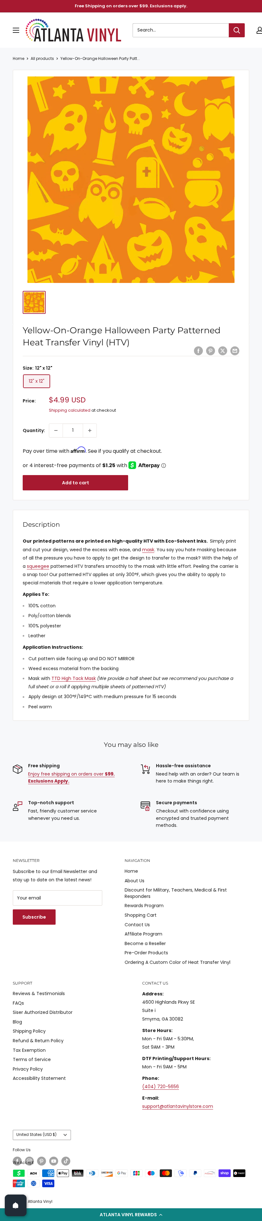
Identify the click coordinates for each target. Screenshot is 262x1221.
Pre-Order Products (146, 953)
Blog (17, 1022)
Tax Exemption (29, 1050)
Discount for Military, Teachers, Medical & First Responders (176, 893)
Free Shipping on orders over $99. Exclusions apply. (131, 6)
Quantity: (34, 430)
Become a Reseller (145, 943)
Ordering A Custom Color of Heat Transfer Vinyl (177, 962)
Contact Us (137, 924)
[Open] (16, 1205)
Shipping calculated (69, 410)
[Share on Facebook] (198, 350)
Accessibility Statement (39, 1078)
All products (42, 58)
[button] (131, 1214)
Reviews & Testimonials (39, 993)
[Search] (237, 30)
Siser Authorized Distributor (43, 1012)
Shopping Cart (141, 915)
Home (18, 58)
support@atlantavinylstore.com (177, 1106)
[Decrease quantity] (56, 430)
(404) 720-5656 (160, 1086)
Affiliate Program (143, 934)
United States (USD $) (36, 1134)
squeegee (38, 566)
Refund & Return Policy (38, 1040)
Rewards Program (144, 905)
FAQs (18, 1003)
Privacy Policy (28, 1069)
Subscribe (34, 917)
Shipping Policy (29, 1031)
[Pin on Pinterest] (210, 350)
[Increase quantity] (89, 430)
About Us (134, 881)
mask (148, 549)
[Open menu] (16, 30)
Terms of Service (32, 1059)
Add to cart (75, 483)
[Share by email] (234, 350)
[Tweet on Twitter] (222, 350)
